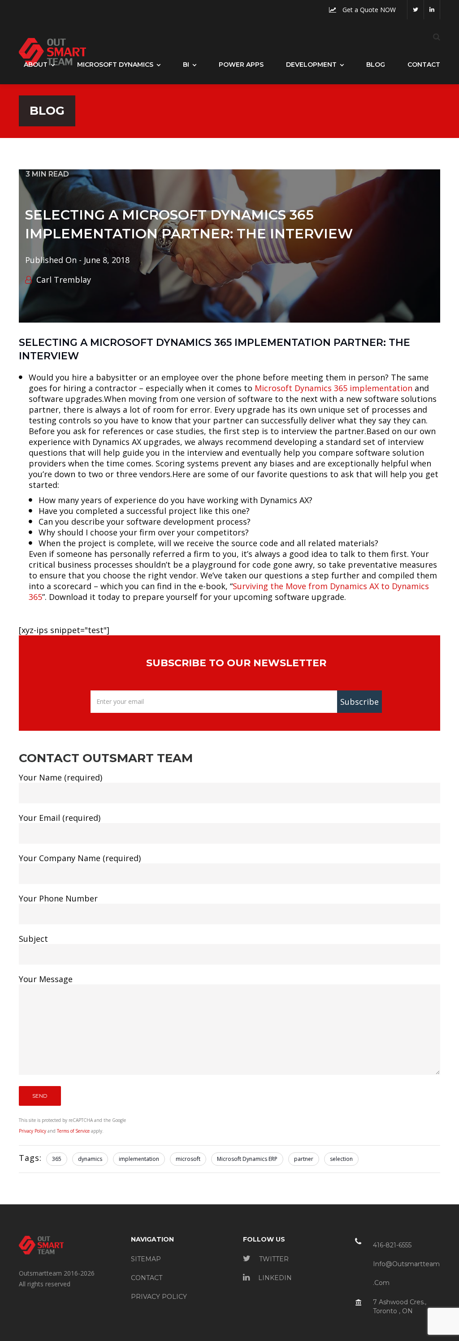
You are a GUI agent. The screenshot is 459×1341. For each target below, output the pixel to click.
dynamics (90, 1159)
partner (303, 1159)
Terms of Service (73, 1131)
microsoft (188, 1159)
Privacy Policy (32, 1131)
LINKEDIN (274, 1278)
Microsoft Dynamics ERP (247, 1159)
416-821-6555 (392, 1245)
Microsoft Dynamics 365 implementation (333, 388)
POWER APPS (241, 64)
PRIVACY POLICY (159, 1297)
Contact (423, 64)
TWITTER (273, 1259)
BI (186, 64)
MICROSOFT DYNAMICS (115, 64)
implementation (139, 1159)
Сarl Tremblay (63, 279)
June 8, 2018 (107, 259)
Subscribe (359, 701)
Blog (375, 64)
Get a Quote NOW (368, 9)
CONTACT (146, 1278)
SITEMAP (146, 1259)
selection (341, 1159)
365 (56, 1159)
